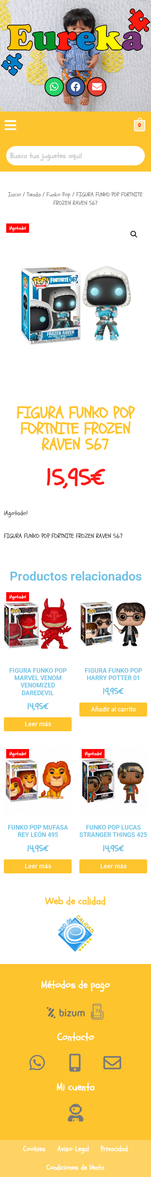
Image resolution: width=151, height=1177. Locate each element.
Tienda (34, 195)
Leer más (38, 724)
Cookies (34, 1149)
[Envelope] (96, 86)
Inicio (14, 195)
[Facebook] (75, 86)
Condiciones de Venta (75, 1167)
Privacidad (114, 1149)
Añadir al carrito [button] (113, 709)
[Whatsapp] (54, 86)
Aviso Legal (73, 1149)
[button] (10, 125)
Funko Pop (58, 195)
